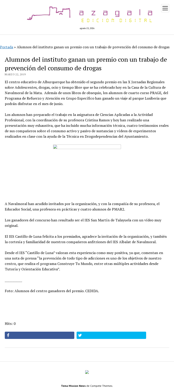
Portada (6, 46)
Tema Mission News (73, 385)
